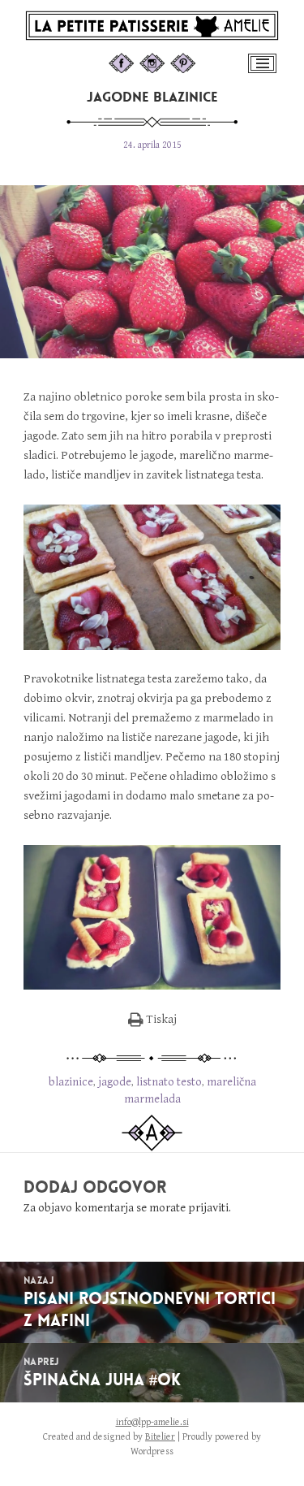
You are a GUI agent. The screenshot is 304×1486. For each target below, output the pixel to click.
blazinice (71, 1082)
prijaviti (208, 1208)
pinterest (199, 61)
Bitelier (160, 1437)
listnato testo (169, 1082)
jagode (114, 1082)
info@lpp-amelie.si (152, 1422)
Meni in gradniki (263, 72)
